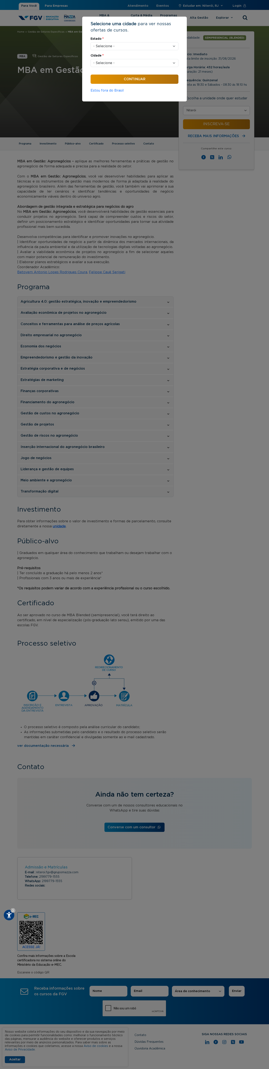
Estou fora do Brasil (107, 90)
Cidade (97, 55)
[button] (13, 910)
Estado (97, 38)
